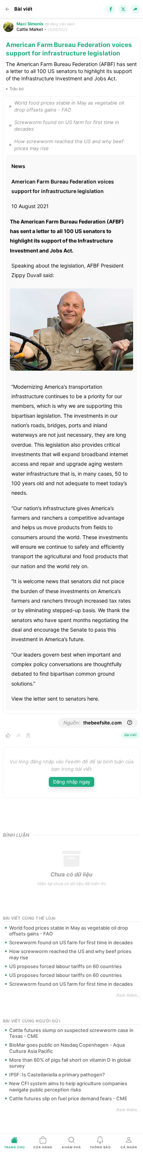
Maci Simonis (29, 23)
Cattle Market (29, 29)
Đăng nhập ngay (71, 782)
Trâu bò (16, 88)
